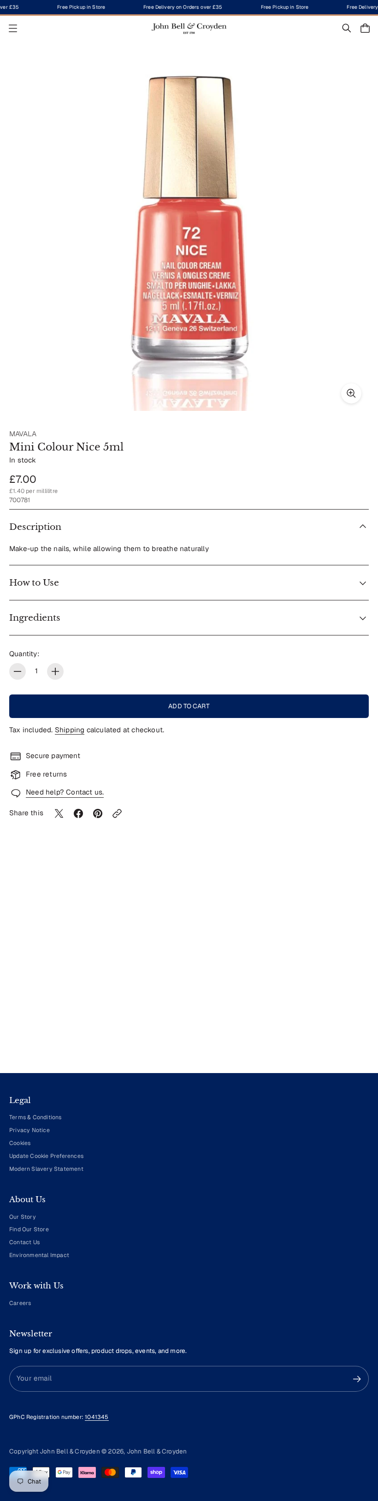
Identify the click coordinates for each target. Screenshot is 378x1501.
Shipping (70, 730)
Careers (20, 1303)
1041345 (96, 1417)
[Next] (348, 980)
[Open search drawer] (346, 28)
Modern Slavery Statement (46, 1169)
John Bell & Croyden (157, 1451)
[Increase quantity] (55, 671)
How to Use (34, 582)
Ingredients (34, 617)
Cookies (19, 1143)
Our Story (22, 1217)
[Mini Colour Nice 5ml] (189, 231)
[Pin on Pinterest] (97, 813)
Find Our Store (29, 1229)
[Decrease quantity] (17, 671)
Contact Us (24, 1242)
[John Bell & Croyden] (189, 28)
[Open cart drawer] (365, 28)
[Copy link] (117, 813)
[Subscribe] (357, 1379)
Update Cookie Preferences (46, 1156)
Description (35, 527)
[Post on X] (59, 813)
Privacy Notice (29, 1130)
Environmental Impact (39, 1255)
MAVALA (22, 434)
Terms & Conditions (35, 1117)
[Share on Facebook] (78, 813)
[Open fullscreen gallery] (351, 393)
